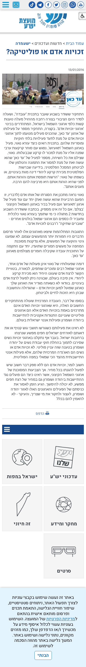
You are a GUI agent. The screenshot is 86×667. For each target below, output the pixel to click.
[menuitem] (64, 461)
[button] (5, 4)
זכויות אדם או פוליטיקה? (45, 52)
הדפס (40, 413)
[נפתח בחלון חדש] (80, 4)
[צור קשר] (16, 5)
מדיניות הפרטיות (60, 619)
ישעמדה (23, 43)
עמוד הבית (75, 43)
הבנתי (43, 655)
